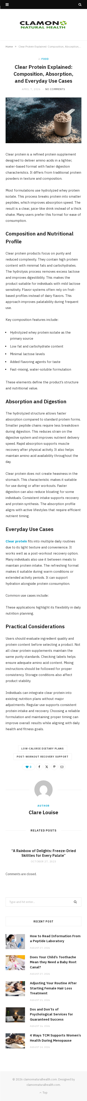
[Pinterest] (54, 766)
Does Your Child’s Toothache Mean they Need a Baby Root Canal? (53, 962)
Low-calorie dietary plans (42, 748)
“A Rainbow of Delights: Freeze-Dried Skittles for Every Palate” (43, 853)
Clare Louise (43, 812)
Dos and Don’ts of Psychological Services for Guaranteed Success (51, 1014)
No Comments (55, 89)
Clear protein (16, 541)
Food (45, 58)
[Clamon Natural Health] (43, 25)
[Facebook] (39, 766)
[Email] (62, 766)
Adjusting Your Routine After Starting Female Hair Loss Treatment (53, 988)
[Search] (80, 4)
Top (45, 1093)
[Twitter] (47, 766)
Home (9, 46)
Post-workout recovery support (42, 756)
